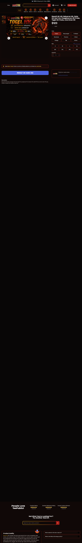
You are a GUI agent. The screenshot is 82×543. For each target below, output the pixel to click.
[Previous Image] (8, 38)
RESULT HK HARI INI (25, 73)
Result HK (5, 535)
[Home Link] (16, 5)
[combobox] (35, 5)
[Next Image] (46, 38)
